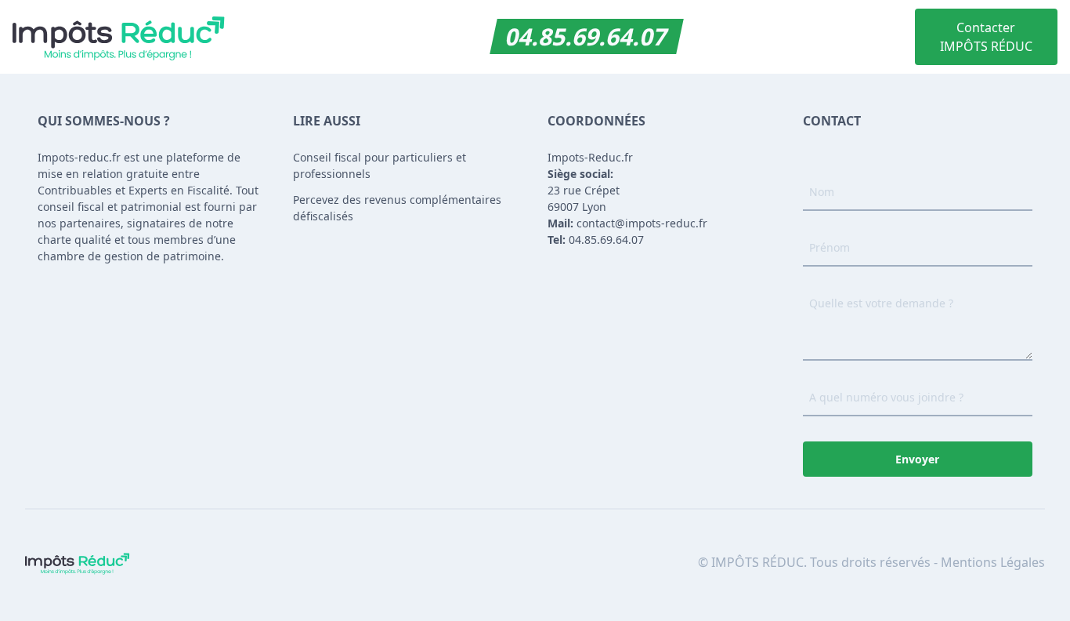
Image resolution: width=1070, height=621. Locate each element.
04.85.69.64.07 (587, 36)
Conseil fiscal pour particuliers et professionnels (379, 165)
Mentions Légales (993, 562)
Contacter (986, 37)
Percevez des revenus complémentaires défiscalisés (397, 207)
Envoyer (917, 459)
